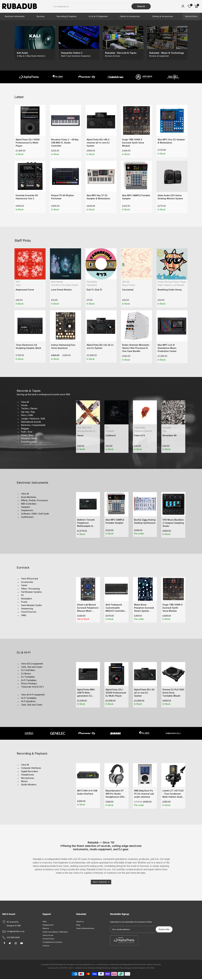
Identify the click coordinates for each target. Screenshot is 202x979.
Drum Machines (29, 497)
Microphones (28, 778)
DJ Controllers (28, 670)
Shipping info (48, 925)
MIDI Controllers (29, 503)
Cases (24, 585)
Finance (46, 946)
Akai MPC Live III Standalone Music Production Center (167, 348)
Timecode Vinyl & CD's (33, 686)
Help (44, 921)
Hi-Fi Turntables (29, 680)
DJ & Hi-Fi (23, 652)
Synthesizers (28, 517)
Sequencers (27, 510)
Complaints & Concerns (52, 942)
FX (23, 595)
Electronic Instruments (15, 16)
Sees (18, 285)
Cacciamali (128, 289)
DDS (18, 281)
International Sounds (31, 422)
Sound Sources (29, 611)
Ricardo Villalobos (171, 431)
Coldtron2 (82, 435)
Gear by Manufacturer (85, 928)
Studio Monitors (29, 784)
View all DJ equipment (32, 663)
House (25, 405)
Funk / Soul (27, 431)
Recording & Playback (66, 16)
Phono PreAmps (29, 683)
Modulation (27, 598)
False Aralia (111, 427)
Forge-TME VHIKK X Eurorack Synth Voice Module (133, 142)
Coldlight (81, 431)
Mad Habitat (57, 281)
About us (80, 921)
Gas (136, 431)
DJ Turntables (28, 677)
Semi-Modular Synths (32, 605)
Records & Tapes (29, 391)
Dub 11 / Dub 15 (94, 289)
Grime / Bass (27, 435)
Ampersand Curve (25, 289)
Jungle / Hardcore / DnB (33, 418)
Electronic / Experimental (33, 425)
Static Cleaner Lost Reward (171, 285)
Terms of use (48, 935)
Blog (78, 925)
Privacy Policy (48, 939)
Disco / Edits (27, 415)
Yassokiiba (92, 281)
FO (78, 427)
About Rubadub (100, 882)
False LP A (111, 435)
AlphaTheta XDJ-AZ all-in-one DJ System (144, 692)
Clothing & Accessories (162, 16)
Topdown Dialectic (115, 431)
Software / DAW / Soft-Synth (35, 513)
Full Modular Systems (32, 592)
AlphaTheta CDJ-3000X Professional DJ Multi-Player (116, 692)
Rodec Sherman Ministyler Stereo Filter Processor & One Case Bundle (135, 348)
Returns (46, 928)
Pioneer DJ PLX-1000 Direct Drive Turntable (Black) (173, 692)
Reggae (25, 428)
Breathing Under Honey (170, 289)
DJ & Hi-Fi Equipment (98, 16)
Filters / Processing (31, 588)
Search (141, 6)
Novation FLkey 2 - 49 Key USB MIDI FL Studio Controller (65, 142)
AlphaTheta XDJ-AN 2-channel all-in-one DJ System (98, 142)
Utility (24, 615)
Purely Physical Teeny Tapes (172, 281)
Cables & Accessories (130, 16)
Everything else (29, 441)
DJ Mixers (26, 673)
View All (25, 402)
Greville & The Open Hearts (64, 285)
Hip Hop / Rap (28, 412)
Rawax (166, 427)
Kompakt (138, 427)
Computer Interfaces (31, 768)
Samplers (26, 507)
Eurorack (41, 16)
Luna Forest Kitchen (61, 289)
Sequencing (27, 608)
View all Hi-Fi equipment (33, 694)
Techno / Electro (29, 408)
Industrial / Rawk (29, 438)
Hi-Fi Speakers (29, 701)
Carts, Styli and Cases (32, 667)
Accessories (27, 582)
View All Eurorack (30, 578)
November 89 (141, 435)
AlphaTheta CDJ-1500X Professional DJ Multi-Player (28, 142)
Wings (166, 435)
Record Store (191, 16)
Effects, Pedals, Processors (35, 500)
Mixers (25, 781)
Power (25, 602)
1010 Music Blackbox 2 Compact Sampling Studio (144, 522)
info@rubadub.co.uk (16, 931)
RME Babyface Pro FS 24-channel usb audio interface (144, 793)
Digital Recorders (30, 771)
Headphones (28, 774)
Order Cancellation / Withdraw (55, 932)
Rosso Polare (128, 285)
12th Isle (126, 281)
